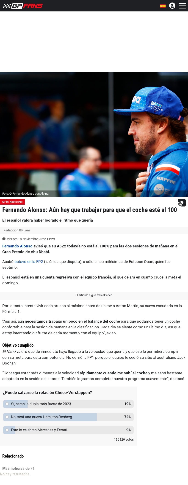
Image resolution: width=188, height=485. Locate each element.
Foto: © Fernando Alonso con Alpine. (25, 193)
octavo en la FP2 (29, 261)
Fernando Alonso (17, 246)
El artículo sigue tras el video (94, 295)
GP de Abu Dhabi (12, 202)
